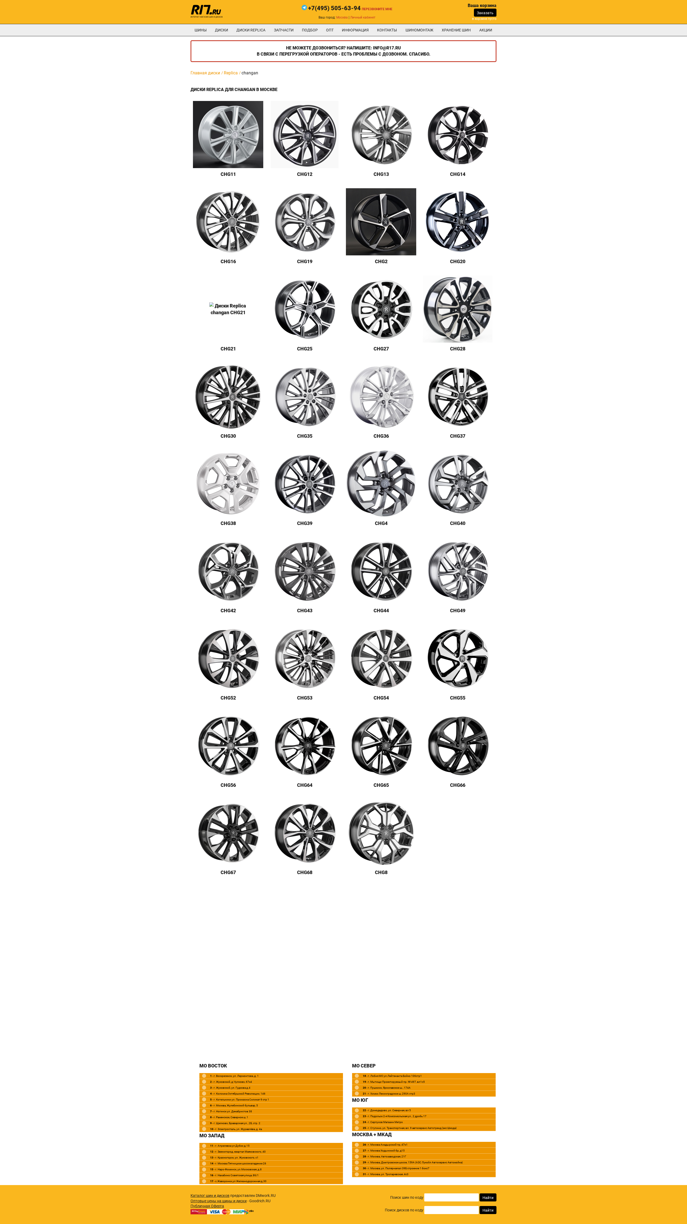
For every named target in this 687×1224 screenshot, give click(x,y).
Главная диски (205, 72)
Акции (485, 30)
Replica (231, 72)
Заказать (485, 13)
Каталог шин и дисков (210, 1195)
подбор (310, 30)
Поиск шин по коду (406, 1197)
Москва (342, 17)
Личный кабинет (362, 17)
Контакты (387, 30)
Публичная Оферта (207, 1206)
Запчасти (284, 30)
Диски (221, 30)
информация (355, 30)
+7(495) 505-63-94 (334, 8)
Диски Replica (250, 30)
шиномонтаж (419, 30)
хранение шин (456, 30)
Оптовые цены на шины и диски (219, 1201)
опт (330, 30)
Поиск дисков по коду (404, 1210)
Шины (201, 30)
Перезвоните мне (377, 9)
